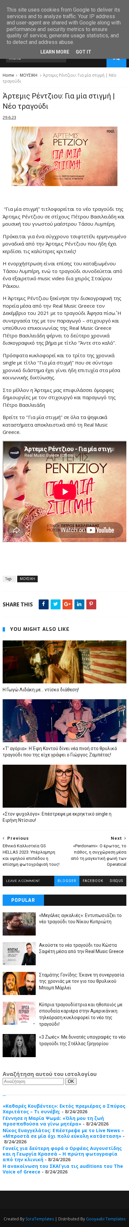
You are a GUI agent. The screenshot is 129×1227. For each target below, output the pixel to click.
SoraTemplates (39, 1219)
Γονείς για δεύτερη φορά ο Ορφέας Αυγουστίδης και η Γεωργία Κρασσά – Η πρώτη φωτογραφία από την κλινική (62, 1154)
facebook (93, 881)
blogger (67, 881)
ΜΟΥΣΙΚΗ (28, 75)
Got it (83, 52)
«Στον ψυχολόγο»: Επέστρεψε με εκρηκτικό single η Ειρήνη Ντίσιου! (57, 817)
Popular (23, 900)
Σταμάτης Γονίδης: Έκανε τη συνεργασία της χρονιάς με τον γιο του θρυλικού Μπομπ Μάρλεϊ (81, 981)
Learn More (54, 52)
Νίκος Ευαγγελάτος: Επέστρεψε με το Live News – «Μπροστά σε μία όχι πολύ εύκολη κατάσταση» (63, 1133)
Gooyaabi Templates (105, 1219)
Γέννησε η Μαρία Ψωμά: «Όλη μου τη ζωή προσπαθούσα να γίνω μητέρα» (53, 1121)
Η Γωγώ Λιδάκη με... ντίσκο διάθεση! (41, 689)
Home (8, 75)
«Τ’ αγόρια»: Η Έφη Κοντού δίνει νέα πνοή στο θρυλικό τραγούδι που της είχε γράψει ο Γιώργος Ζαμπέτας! (60, 751)
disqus (116, 881)
